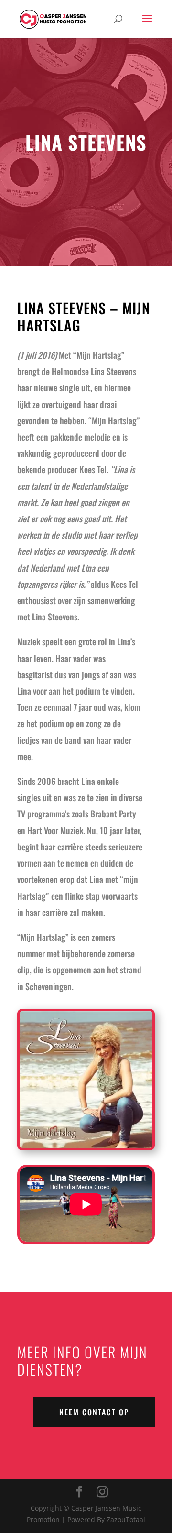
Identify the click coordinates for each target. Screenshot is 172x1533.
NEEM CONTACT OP (94, 1412)
